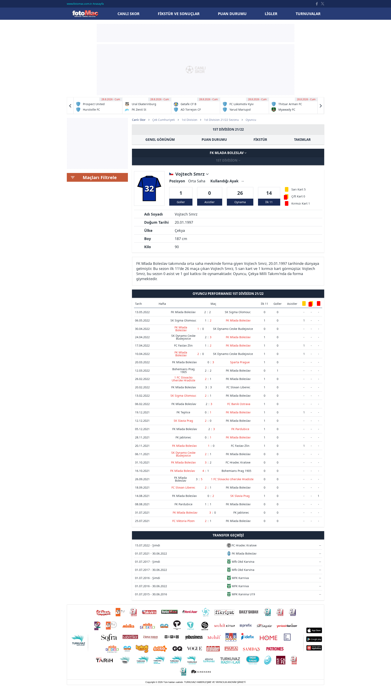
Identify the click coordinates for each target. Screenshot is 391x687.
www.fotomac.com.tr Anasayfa (85, 4)
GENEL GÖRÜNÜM (160, 139)
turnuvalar (308, 13)
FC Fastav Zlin (183, 345)
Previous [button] (70, 105)
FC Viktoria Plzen (183, 521)
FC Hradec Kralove (238, 462)
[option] (98, 105)
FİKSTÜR (260, 139)
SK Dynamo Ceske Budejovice (233, 329)
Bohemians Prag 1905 (183, 370)
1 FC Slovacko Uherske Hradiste (183, 378)
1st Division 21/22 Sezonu (221, 120)
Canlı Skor (85, 13)
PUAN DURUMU (214, 139)
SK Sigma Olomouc (238, 312)
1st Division (189, 120)
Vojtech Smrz (190, 174)
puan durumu (232, 13)
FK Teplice (183, 412)
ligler (271, 13)
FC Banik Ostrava (238, 404)
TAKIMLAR (302, 139)
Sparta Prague (240, 362)
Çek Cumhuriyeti (163, 120)
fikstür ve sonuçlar (179, 13)
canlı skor (128, 13)
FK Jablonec (183, 437)
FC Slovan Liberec (238, 387)
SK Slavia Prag (183, 421)
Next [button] (320, 105)
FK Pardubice (240, 429)
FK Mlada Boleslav (227, 153)
